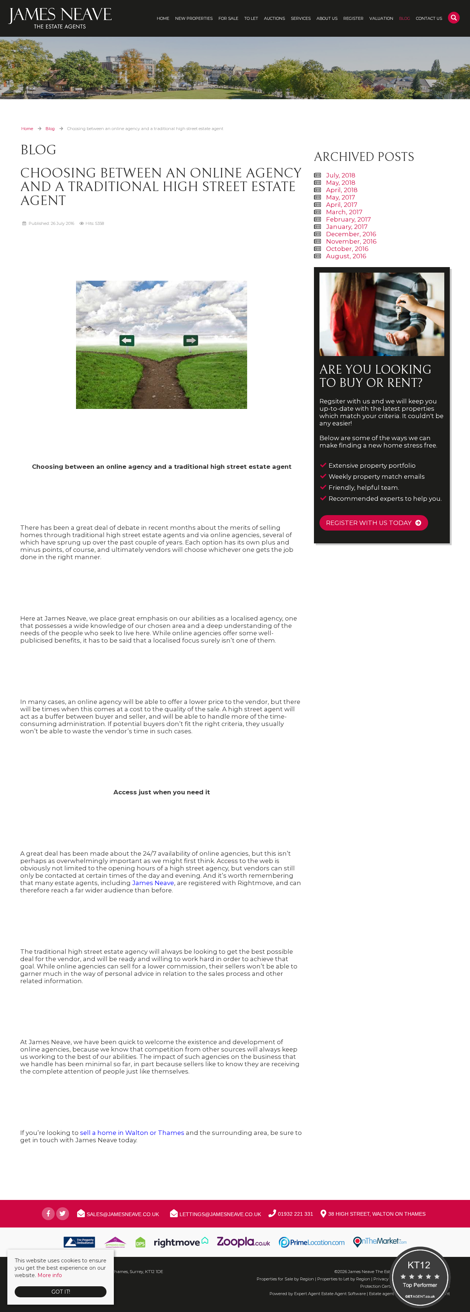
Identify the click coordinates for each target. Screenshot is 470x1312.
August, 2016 (346, 256)
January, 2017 (347, 226)
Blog (404, 18)
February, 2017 (348, 219)
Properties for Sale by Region (285, 1279)
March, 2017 (344, 212)
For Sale (228, 18)
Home (163, 18)
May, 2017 (340, 197)
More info (49, 1275)
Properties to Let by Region (343, 1279)
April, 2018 (342, 190)
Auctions (274, 18)
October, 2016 (347, 248)
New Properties (194, 18)
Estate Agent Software (343, 1293)
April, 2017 (341, 204)
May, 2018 (340, 182)
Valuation (381, 18)
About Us (327, 18)
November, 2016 (351, 241)
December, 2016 (351, 234)
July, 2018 (340, 175)
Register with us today (369, 522)
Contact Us (429, 18)
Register (353, 18)
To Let (251, 18)
